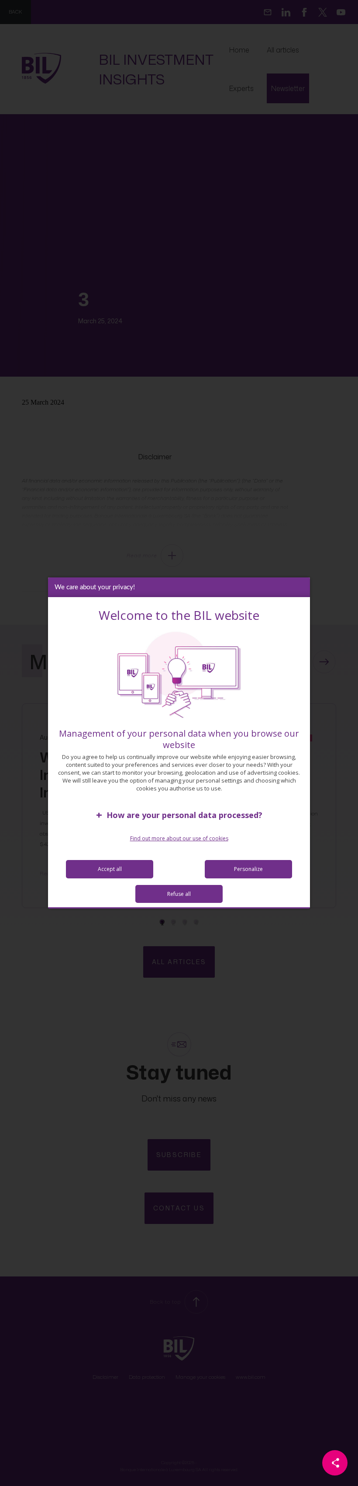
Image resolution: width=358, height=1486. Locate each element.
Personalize (248, 869)
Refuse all (179, 894)
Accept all (110, 869)
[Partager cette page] (335, 1463)
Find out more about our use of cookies (179, 838)
